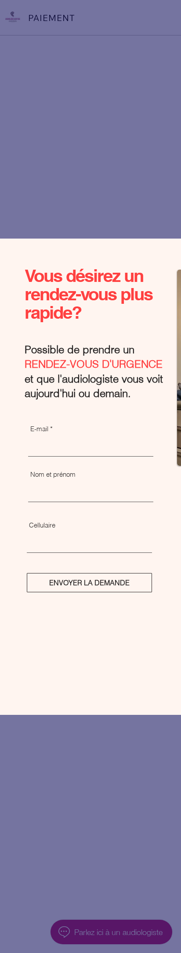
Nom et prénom (53, 474)
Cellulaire (42, 525)
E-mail (39, 429)
